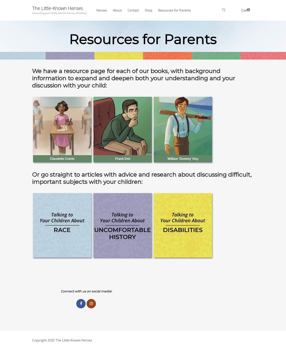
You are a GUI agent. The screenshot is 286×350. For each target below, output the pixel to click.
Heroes (101, 10)
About (117, 10)
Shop (148, 10)
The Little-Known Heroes (57, 8)
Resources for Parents (174, 10)
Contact (133, 10)
